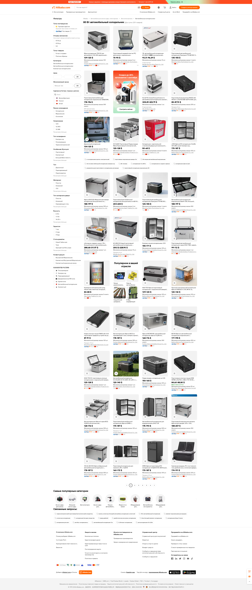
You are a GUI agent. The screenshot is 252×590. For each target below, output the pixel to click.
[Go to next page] (154, 485)
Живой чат (145, 540)
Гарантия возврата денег (93, 540)
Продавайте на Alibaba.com (179, 536)
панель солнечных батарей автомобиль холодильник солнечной (116, 514)
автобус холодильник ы (81, 522)
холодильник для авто (63, 522)
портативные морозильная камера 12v (126, 159)
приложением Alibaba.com (158, 572)
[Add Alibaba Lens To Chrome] (85, 572)
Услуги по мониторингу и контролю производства (96, 554)
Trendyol (147, 581)
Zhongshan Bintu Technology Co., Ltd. (95, 208)
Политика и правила (91, 558)
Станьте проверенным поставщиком (183, 547)
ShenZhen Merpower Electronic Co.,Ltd (183, 109)
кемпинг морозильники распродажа (176, 514)
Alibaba (85, 18)
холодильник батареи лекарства (85, 518)
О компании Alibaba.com (64, 532)
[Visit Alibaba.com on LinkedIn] (176, 558)
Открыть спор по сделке (150, 543)
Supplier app (130, 572)
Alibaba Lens (66, 572)
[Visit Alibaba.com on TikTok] (192, 558)
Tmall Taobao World (116, 581)
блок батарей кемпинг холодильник (152, 518)
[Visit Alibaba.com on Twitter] (180, 558)
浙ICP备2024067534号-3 (176, 587)
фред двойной (104, 518)
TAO (141, 581)
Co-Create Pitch (61, 540)
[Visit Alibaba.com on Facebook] (172, 558)
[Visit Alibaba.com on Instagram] (184, 558)
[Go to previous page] (127, 485)
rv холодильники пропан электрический (98, 159)
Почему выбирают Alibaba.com (66, 536)
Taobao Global (134, 581)
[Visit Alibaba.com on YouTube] (188, 558)
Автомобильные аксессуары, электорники (104, 18)
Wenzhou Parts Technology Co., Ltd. (182, 62)
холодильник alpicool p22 (183, 163)
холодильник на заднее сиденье (160, 163)
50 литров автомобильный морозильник (154, 159)
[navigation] (67, 252)
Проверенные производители (123, 538)
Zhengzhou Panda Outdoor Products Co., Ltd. (126, 152)
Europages (154, 581)
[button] (139, 7)
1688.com (106, 581)
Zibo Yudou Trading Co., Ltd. (150, 152)
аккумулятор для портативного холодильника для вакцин (103, 168)
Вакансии (59, 547)
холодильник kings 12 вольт (175, 518)
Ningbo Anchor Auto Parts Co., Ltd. (153, 64)
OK (77, 77)
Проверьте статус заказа (179, 543)
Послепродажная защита (93, 549)
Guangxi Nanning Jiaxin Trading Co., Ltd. (125, 208)
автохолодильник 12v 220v (145, 522)
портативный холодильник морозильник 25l (137, 168)
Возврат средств (147, 547)
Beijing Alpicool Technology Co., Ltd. (182, 152)
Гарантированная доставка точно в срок (96, 544)
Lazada (126, 581)
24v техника (123, 163)
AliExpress (98, 581)
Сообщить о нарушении (149, 556)
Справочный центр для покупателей (154, 536)
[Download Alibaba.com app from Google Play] (189, 572)
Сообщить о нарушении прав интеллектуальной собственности (153, 552)
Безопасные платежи (92, 536)
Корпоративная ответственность (66, 543)
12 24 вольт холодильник (125, 522)
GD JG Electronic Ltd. (148, 109)
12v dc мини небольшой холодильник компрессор (101, 163)
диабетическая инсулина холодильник (125, 518)
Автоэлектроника (126, 18)
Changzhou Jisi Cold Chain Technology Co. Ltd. (126, 62)
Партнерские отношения (179, 551)
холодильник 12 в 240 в (139, 163)
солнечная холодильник (63, 518)
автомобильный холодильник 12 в (103, 522)
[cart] (165, 8)
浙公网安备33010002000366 (158, 587)
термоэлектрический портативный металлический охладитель (75, 514)
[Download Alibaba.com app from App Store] (175, 572)
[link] (249, 571)
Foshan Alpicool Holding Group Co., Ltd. (96, 63)
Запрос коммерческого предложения (126, 542)
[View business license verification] (144, 587)
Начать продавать (176, 540)
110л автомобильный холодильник (150, 514)
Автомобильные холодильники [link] (145, 18)
